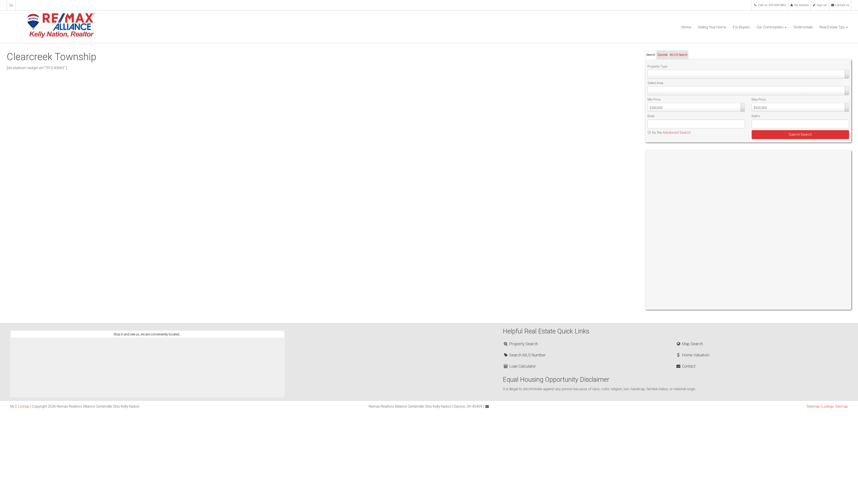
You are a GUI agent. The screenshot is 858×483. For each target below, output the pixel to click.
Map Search (692, 343)
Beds (651, 116)
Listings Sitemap (835, 406)
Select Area (655, 83)
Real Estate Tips (833, 27)
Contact (688, 366)
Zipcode (662, 54)
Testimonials (803, 27)
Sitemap (813, 406)
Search (650, 54)
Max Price (758, 99)
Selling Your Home (712, 27)
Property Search (523, 343)
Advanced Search (677, 132)
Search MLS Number (527, 355)
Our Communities (770, 27)
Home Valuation (695, 355)
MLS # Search (679, 54)
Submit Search (800, 134)
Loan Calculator (522, 366)
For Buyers (741, 27)
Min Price (654, 99)
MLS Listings (19, 406)
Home (686, 27)
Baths (756, 116)
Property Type (657, 66)
